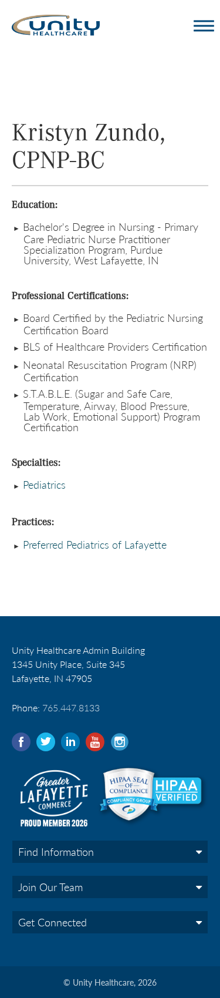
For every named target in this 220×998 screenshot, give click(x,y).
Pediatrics (43, 484)
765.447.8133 (71, 707)
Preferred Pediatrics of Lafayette (95, 544)
